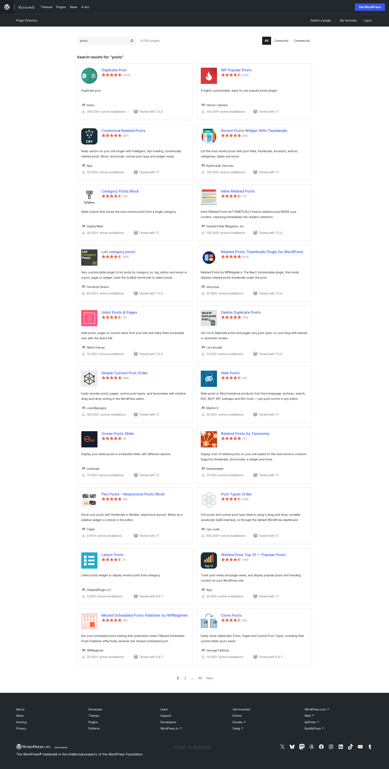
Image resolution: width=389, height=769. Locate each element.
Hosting (21, 722)
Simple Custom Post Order (125, 373)
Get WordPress (370, 7)
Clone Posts (231, 615)
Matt (309, 715)
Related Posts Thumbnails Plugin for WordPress (262, 252)
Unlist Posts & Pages (119, 312)
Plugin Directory (27, 20)
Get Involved (241, 709)
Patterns (94, 728)
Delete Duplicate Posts (241, 312)
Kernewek (61, 747)
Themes (93, 715)
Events (237, 715)
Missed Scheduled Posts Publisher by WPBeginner (145, 615)
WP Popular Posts (236, 70)
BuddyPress (314, 728)
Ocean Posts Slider (118, 433)
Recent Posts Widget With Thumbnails (254, 130)
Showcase (95, 709)
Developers (168, 722)
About (20, 709)
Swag (238, 728)
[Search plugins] (132, 41)
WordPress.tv (171, 728)
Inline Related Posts (238, 191)
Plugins (93, 722)
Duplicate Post (114, 70)
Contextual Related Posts (123, 130)
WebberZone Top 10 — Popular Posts (253, 555)
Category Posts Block (120, 191)
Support (165, 715)
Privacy (21, 728)
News (20, 715)
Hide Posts (230, 373)
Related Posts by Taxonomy (245, 433)
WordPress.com (317, 709)
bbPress (312, 722)
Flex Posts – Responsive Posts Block (133, 494)
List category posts (118, 252)
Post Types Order (236, 494)
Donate (239, 722)
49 (200, 678)
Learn (164, 709)
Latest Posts (113, 555)
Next (209, 678)
